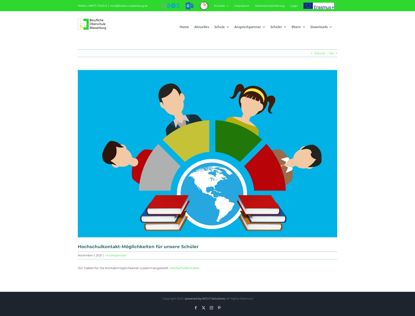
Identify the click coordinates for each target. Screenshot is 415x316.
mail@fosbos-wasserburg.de (129, 5)
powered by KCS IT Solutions (205, 298)
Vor (331, 53)
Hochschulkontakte (184, 268)
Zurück (319, 53)
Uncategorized (115, 255)
